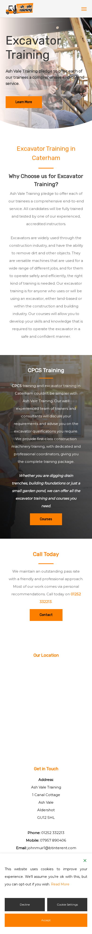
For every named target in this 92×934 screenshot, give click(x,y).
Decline (25, 904)
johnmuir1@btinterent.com (52, 848)
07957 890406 (53, 840)
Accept (46, 920)
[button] (84, 8)
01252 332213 (52, 832)
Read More (60, 884)
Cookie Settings (67, 904)
